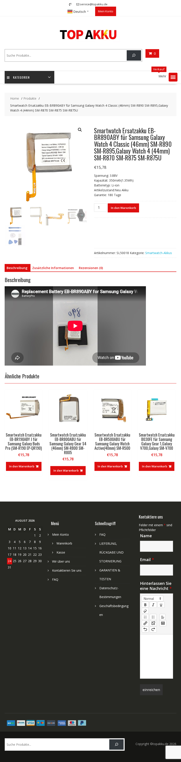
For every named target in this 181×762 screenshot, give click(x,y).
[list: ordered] (145, 617)
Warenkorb (64, 543)
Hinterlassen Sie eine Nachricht (156, 586)
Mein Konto (105, 11)
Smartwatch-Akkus (158, 253)
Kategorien (21, 77)
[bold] (145, 605)
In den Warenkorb (123, 208)
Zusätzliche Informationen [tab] (53, 268)
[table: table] (162, 623)
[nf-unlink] (153, 623)
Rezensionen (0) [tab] (91, 268)
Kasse (61, 552)
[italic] (153, 605)
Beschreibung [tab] (17, 268)
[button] (173, 77)
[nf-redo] (153, 629)
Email (147, 559)
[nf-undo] (145, 629)
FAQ (55, 579)
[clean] (145, 611)
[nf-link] (145, 623)
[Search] (134, 55)
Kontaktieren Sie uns (66, 570)
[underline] (161, 605)
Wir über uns (61, 561)
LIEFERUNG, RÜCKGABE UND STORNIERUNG (111, 552)
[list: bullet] (153, 617)
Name (146, 535)
